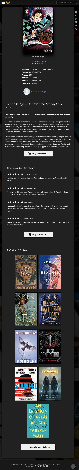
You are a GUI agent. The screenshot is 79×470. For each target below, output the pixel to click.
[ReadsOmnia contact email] (47, 466)
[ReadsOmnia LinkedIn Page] (35, 466)
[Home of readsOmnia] (8, 3)
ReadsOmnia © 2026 (18, 464)
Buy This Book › (40, 154)
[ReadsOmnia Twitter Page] (38, 466)
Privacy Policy (41, 464)
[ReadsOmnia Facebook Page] (41, 466)
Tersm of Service (53, 464)
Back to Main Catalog (40, 447)
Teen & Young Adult (38, 61)
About (32, 464)
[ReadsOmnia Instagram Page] (44, 466)
